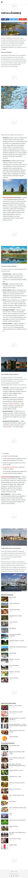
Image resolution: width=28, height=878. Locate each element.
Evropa (6, 10)
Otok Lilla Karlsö (8, 197)
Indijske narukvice (13, 826)
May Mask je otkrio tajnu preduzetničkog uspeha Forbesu (17, 764)
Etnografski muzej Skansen (10, 467)
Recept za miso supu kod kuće (17, 782)
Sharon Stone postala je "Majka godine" (17, 752)
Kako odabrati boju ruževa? (16, 712)
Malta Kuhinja (12, 597)
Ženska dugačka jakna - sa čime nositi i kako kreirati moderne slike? (18, 725)
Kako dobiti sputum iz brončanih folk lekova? (17, 718)
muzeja (21, 427)
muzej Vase (6, 458)
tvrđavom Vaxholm (13, 403)
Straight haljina (13, 845)
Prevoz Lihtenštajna (14, 665)
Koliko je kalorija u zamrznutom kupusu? (17, 731)
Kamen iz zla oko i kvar (15, 789)
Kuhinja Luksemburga (14, 609)
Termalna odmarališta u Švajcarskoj (15, 635)
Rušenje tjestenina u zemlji (16, 770)
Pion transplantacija (14, 745)
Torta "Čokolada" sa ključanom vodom (17, 758)
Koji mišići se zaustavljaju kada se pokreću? (17, 833)
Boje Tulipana (12, 801)
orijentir (10, 427)
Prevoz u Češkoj (13, 622)
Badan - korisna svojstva (15, 705)
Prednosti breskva (13, 736)
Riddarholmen (5, 477)
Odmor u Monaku (13, 678)
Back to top (14, 871)
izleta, (14, 212)
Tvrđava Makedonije (14, 603)
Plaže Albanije (12, 628)
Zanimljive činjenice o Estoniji (16, 640)
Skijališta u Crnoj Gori (14, 659)
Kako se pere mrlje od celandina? (17, 820)
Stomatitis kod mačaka (15, 838)
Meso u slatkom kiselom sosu (16, 795)
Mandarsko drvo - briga (15, 776)
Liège (10, 814)
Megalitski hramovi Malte (15, 616)
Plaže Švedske (12, 653)
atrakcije (3, 40)
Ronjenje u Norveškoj (14, 671)
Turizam (2, 10)
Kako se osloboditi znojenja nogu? (17, 807)
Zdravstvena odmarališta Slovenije (18, 647)
